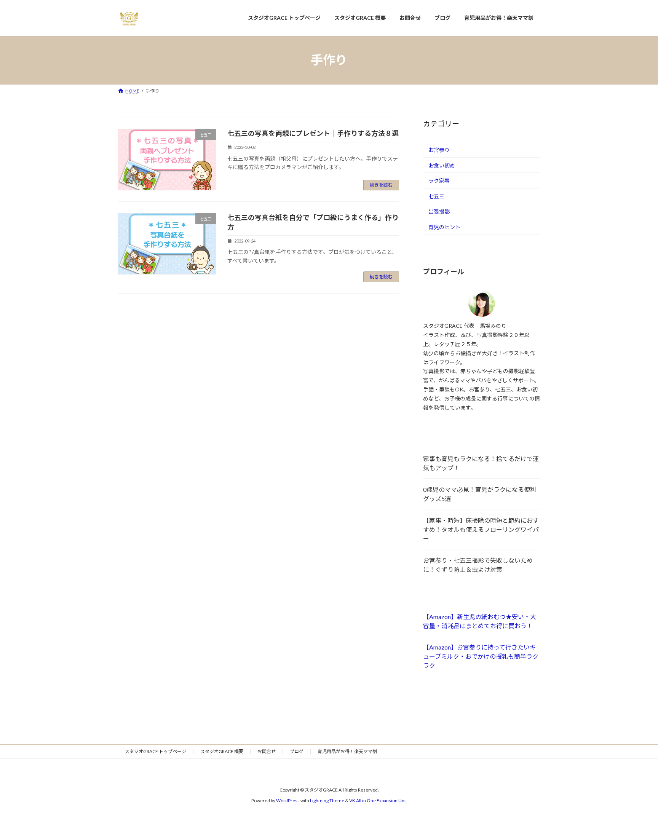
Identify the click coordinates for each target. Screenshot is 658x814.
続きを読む (381, 185)
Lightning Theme (327, 800)
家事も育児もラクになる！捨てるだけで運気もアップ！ (481, 463)
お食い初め (441, 165)
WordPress (288, 800)
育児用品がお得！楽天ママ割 (347, 751)
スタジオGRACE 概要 (221, 751)
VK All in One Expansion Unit (378, 800)
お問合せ (266, 751)
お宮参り (439, 150)
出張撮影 (439, 211)
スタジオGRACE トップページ (155, 751)
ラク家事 (439, 180)
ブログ (296, 751)
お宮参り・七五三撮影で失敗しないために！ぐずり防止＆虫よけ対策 (478, 565)
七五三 (436, 196)
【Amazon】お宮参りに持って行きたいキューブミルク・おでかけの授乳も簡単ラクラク (480, 656)
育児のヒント (444, 227)
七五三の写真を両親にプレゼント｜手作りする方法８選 (313, 133)
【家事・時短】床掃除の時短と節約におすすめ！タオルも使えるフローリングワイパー (481, 529)
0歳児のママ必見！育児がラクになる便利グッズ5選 (479, 494)
